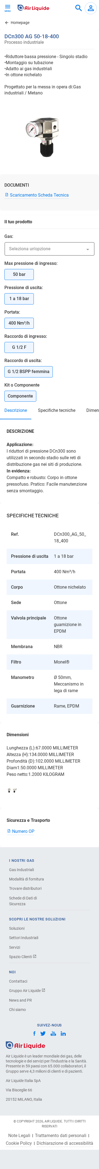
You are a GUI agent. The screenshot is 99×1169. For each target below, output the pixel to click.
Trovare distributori (25, 888)
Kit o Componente (22, 385)
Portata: (12, 312)
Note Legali (19, 1135)
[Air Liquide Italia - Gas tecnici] (33, 7)
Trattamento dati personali (60, 1135)
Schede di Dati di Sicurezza (23, 901)
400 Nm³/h (19, 323)
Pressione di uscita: (23, 287)
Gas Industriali (21, 870)
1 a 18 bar (19, 298)
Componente (20, 396)
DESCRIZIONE (15, 410)
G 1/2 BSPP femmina (29, 371)
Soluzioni (16, 928)
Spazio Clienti (21, 957)
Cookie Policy (19, 1143)
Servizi (14, 947)
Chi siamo (17, 1009)
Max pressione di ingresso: (30, 263)
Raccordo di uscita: (23, 360)
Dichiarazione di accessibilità (65, 1143)
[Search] (79, 8)
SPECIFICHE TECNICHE (56, 410)
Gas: (8, 236)
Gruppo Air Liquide (25, 990)
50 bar (19, 274)
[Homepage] (25, 1044)
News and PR (20, 1000)
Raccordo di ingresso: (25, 336)
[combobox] (79, 8)
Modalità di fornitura (26, 879)
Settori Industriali (23, 938)
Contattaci (18, 981)
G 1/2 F (19, 347)
